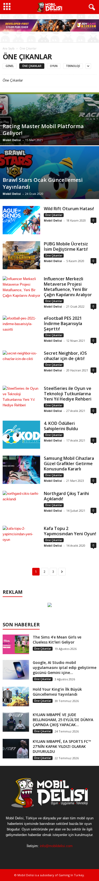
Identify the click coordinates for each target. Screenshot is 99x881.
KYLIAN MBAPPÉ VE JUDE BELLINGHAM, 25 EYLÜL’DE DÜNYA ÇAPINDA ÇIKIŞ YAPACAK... (63, 719)
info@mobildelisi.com (56, 846)
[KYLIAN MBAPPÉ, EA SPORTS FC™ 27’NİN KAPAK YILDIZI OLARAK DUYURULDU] (16, 749)
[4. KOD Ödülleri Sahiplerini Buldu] (21, 435)
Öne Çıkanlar (31, 66)
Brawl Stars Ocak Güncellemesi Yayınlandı (43, 183)
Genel (10, 66)
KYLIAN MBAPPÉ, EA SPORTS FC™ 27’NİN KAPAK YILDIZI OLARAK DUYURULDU (62, 746)
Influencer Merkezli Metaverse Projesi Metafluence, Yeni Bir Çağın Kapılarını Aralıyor (68, 287)
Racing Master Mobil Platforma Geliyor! (43, 130)
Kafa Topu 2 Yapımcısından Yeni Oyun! (70, 531)
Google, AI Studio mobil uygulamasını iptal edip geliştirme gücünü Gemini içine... (64, 667)
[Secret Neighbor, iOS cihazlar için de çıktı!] (21, 364)
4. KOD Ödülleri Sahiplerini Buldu (61, 425)
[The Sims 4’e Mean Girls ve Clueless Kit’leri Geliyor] (16, 644)
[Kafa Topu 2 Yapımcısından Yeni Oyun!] (21, 540)
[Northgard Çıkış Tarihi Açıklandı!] (21, 505)
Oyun (54, 66)
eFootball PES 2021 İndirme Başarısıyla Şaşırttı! (63, 323)
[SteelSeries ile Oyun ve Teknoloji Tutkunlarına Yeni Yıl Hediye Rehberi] (21, 400)
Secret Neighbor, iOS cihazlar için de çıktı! (65, 355)
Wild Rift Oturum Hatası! (69, 209)
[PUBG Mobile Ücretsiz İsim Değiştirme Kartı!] (21, 255)
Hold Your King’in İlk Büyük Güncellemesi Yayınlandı (57, 692)
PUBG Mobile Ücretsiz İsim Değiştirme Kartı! (66, 246)
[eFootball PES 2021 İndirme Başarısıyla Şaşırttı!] (21, 330)
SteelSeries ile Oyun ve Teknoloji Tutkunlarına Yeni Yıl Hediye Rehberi (67, 393)
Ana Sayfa (9, 48)
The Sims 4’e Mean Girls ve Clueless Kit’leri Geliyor (57, 640)
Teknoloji (73, 66)
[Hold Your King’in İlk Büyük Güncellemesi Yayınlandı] (16, 697)
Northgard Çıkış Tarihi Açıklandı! (66, 496)
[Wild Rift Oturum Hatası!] (21, 220)
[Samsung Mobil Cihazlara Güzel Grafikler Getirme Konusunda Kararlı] (21, 470)
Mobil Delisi (12, 140)
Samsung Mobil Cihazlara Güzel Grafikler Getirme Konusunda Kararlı (69, 463)
